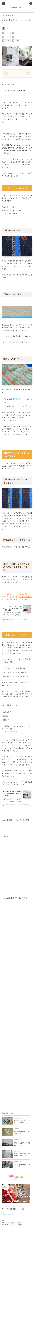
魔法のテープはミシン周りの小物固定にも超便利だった (22, 1154)
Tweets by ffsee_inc (7, 1214)
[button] (28, 73)
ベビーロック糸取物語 (9, 731)
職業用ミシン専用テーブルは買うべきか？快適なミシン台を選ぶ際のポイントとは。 (22, 1144)
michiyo (7, 28)
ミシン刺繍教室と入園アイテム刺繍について (22, 1132)
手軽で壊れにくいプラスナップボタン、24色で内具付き (22, 1121)
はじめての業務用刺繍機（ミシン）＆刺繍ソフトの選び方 (22, 1165)
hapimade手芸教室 (17, 7)
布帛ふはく (17, 399)
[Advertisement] (16, 854)
